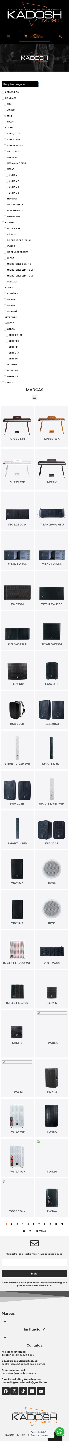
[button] (8, 36)
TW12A (52, 1171)
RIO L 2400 (52, 963)
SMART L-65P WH (51, 803)
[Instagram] (14, 1391)
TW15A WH (17, 1131)
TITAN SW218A (51, 604)
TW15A (52, 1131)
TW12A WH (17, 1171)
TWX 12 (51, 1091)
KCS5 (51, 923)
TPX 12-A (17, 923)
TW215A (52, 1042)
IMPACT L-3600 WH (17, 963)
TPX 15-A (17, 883)
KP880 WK (52, 438)
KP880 (52, 481)
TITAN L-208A (52, 564)
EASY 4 (17, 1042)
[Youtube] (41, 1391)
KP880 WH (17, 481)
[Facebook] (6, 1391)
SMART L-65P (17, 843)
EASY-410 (51, 684)
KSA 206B (52, 723)
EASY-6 (52, 1003)
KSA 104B (52, 843)
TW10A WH (17, 1211)
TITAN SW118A (51, 644)
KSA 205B (17, 803)
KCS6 (52, 883)
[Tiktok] (23, 1391)
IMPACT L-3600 (17, 1003)
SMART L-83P (51, 763)
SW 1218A (17, 604)
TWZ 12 (17, 1091)
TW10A (52, 1211)
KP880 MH (17, 438)
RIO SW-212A (17, 644)
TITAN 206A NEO (52, 524)
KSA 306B (17, 723)
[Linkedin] (32, 1391)
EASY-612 (17, 684)
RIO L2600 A (17, 524)
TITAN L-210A (17, 564)
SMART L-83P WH (17, 763)
